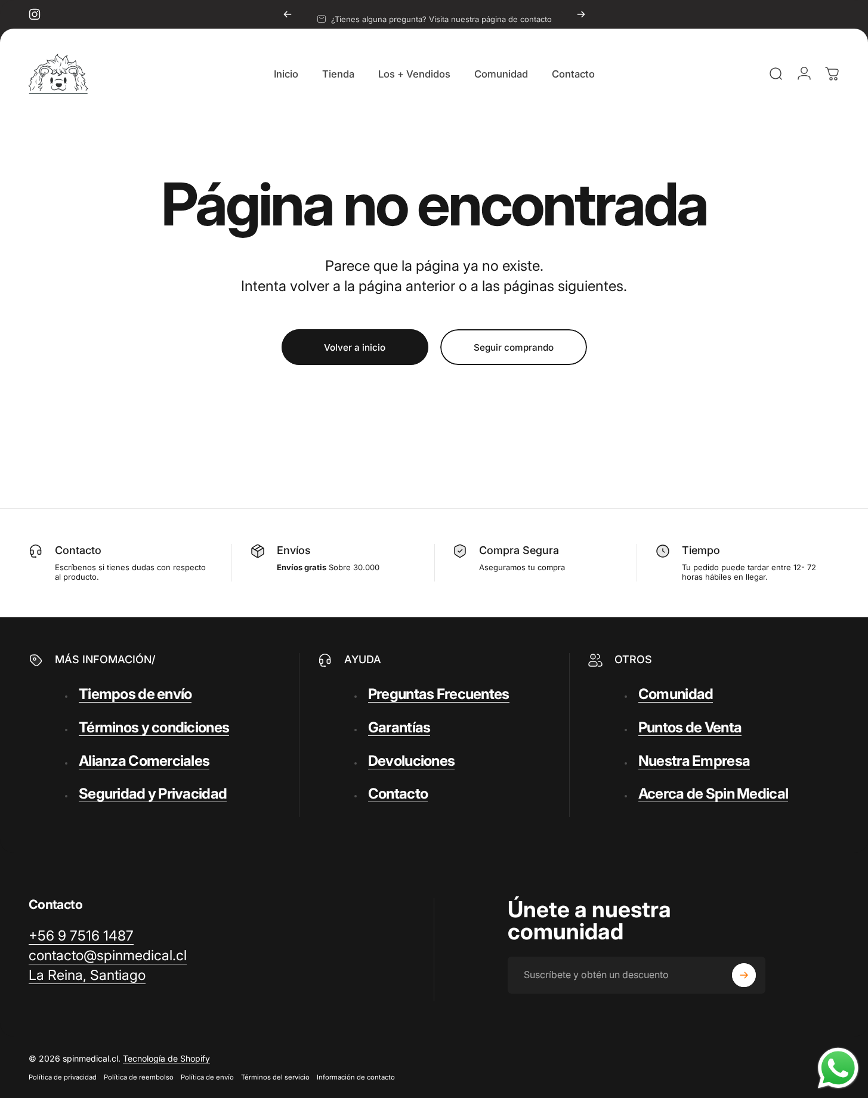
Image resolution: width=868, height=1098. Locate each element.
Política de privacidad (63, 1077)
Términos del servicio (275, 1077)
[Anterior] (287, 14)
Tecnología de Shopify (166, 1058)
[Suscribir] (744, 975)
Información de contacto (356, 1077)
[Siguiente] (581, 14)
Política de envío (207, 1077)
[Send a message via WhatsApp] (838, 1068)
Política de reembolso (139, 1077)
